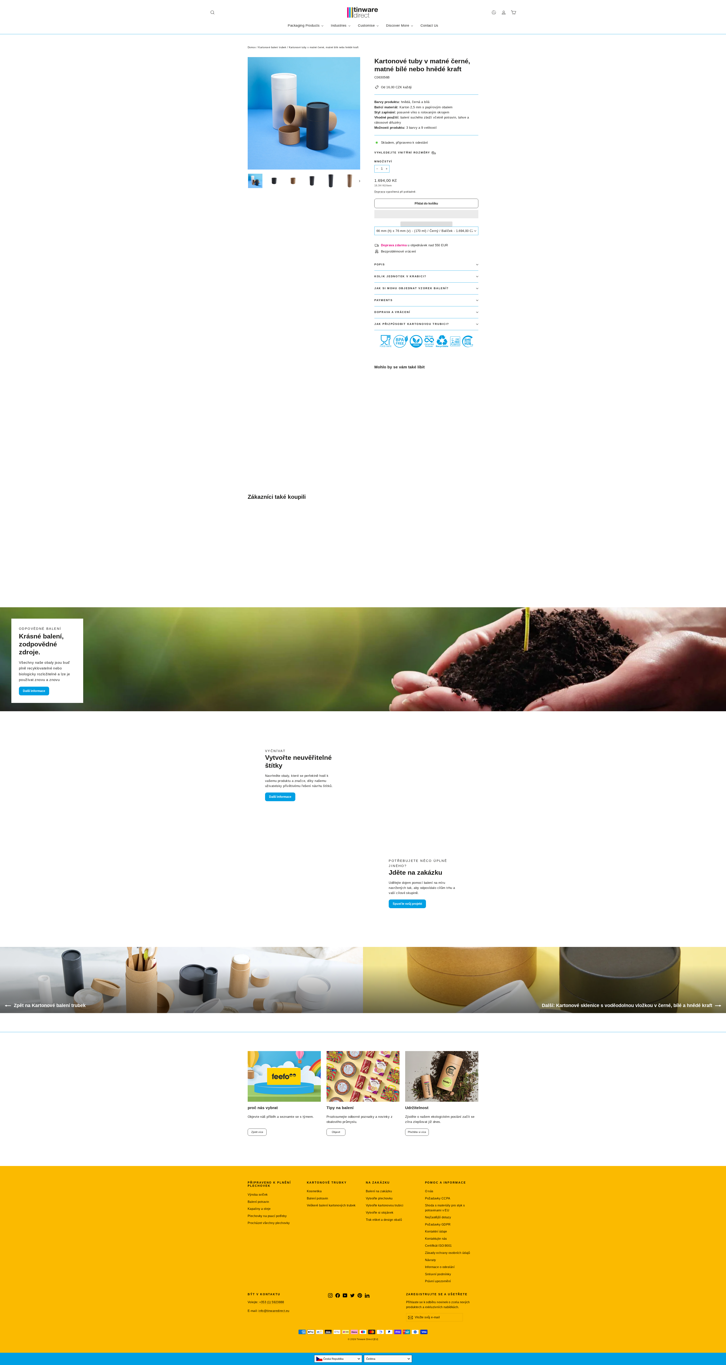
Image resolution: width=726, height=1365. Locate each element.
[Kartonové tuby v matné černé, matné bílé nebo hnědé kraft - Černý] (376, 444)
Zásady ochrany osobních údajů (447, 1252)
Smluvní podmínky (438, 1274)
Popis (379, 264)
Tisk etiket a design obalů (384, 1219)
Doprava (379, 191)
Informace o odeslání (440, 1267)
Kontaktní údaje (436, 1231)
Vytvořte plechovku (379, 1198)
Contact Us (429, 25)
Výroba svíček (258, 1194)
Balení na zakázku (379, 1191)
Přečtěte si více (417, 1131)
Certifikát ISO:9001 (438, 1245)
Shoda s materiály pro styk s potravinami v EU (445, 1208)
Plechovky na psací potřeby (267, 1216)
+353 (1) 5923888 (271, 1302)
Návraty (430, 1260)
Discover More (398, 25)
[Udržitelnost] (441, 1076)
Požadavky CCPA (437, 1198)
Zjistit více (257, 1131)
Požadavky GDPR (438, 1224)
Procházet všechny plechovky (269, 1223)
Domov (252, 47)
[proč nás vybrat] (284, 1076)
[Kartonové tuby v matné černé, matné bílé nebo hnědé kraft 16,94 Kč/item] (383, 407)
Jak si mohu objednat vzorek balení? (411, 288)
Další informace (34, 691)
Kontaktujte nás (436, 1238)
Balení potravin (258, 1201)
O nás (429, 1191)
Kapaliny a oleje (259, 1208)
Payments (383, 300)
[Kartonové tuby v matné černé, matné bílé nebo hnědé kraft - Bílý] (386, 444)
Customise (367, 25)
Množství (383, 161)
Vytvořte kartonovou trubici (384, 1205)
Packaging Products (304, 25)
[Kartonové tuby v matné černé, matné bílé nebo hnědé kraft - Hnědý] (381, 444)
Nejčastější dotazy (438, 1217)
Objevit (336, 1131)
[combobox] (338, 1359)
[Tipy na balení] (363, 1076)
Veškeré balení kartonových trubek (331, 1205)
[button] (426, 214)
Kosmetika (314, 1191)
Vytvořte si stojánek (379, 1212)
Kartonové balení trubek (272, 47)
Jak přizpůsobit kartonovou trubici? (411, 324)
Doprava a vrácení (392, 312)
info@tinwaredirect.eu (273, 1310)
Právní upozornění (438, 1281)
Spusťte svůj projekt (407, 903)
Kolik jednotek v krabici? (400, 276)
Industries (339, 25)
